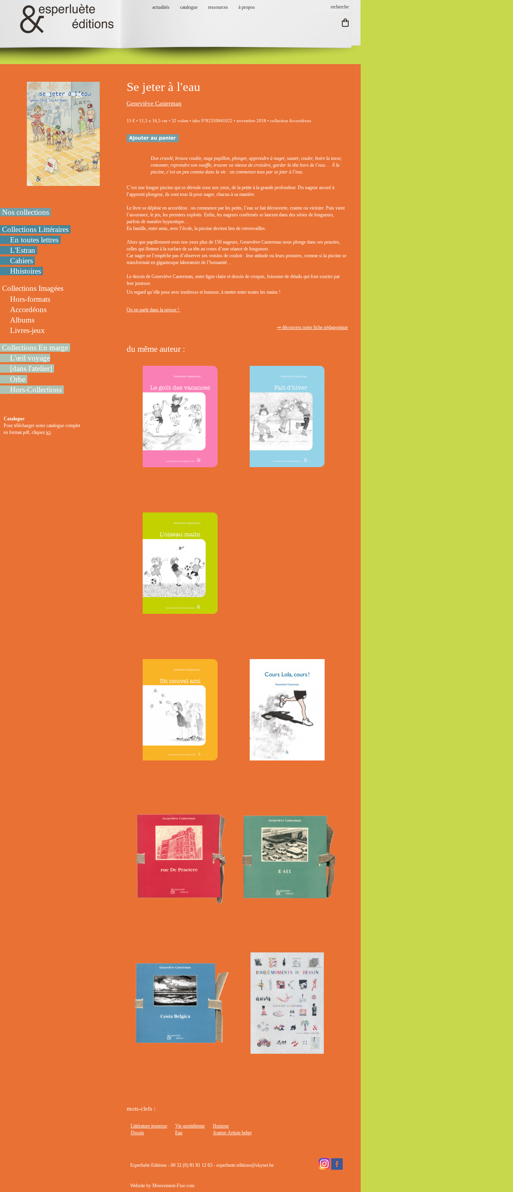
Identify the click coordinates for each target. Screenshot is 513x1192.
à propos (246, 7)
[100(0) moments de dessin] (286, 1050)
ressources (218, 7)
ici (48, 432)
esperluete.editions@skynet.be (245, 1165)
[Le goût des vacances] (180, 463)
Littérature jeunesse (149, 1126)
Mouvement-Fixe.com (173, 1185)
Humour (221, 1126)
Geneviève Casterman (154, 103)
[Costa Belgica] (180, 1050)
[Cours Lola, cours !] (287, 757)
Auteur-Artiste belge (232, 1133)
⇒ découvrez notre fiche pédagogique (312, 327)
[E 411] (287, 903)
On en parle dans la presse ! (153, 310)
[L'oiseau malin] (180, 610)
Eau (178, 1133)
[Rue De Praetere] (180, 903)
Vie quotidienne (190, 1126)
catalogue (189, 7)
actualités (161, 7)
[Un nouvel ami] (180, 757)
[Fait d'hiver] (287, 463)
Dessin (137, 1133)
